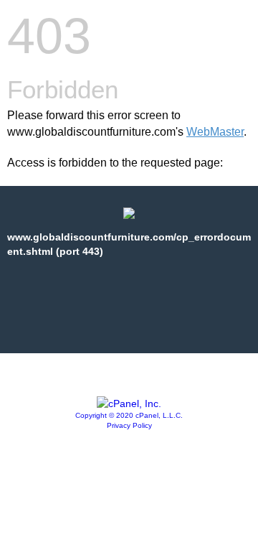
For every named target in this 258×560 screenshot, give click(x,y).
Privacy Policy (129, 425)
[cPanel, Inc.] (129, 403)
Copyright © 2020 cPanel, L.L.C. (129, 415)
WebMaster (215, 132)
